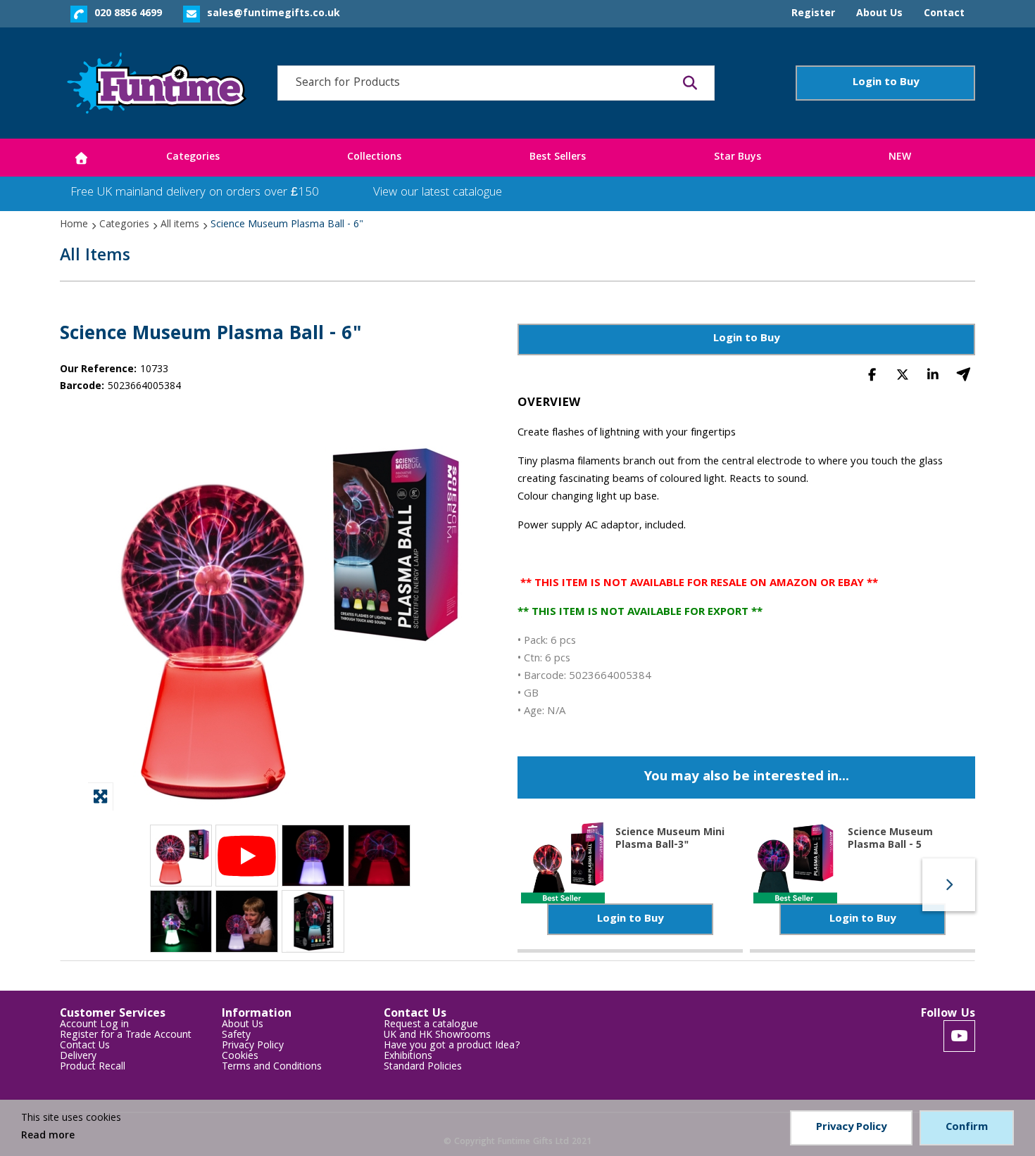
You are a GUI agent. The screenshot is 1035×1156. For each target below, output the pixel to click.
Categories (124, 225)
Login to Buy (886, 83)
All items (180, 225)
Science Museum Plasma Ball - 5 (890, 838)
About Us (242, 1025)
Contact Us (85, 1046)
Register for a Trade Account (126, 1036)
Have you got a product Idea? (452, 1046)
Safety (236, 1036)
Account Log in (94, 1025)
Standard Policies (423, 1067)
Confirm (967, 1128)
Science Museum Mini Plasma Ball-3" (669, 838)
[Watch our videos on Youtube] (959, 1036)
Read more (48, 1136)
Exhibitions (408, 1057)
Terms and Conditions (272, 1067)
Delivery (78, 1057)
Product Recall (92, 1067)
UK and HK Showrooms (437, 1036)
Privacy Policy (253, 1046)
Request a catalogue (431, 1025)
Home (74, 225)
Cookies (240, 1057)
